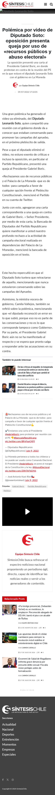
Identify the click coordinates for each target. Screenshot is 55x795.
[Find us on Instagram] (13, 779)
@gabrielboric (12, 434)
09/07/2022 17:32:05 (28, 92)
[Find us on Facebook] (3, 779)
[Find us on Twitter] (7, 779)
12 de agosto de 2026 (28, 628)
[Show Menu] (45, 4)
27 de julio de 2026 (27, 652)
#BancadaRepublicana (25, 438)
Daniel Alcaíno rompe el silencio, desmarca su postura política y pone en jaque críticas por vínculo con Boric (35, 387)
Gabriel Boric (18, 486)
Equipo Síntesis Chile (30, 86)
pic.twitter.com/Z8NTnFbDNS (20, 471)
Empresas (8, 749)
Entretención (10, 739)
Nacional (7, 729)
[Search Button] (51, 4)
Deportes (8, 734)
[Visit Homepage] (17, 4)
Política (7, 490)
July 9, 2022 (32, 451)
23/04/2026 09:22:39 (26, 393)
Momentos (9, 744)
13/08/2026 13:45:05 (26, 379)
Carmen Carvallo (29, 648)
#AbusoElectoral (41, 467)
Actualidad (9, 724)
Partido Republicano (37, 486)
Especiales (9, 754)
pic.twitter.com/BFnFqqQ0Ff (20, 441)
